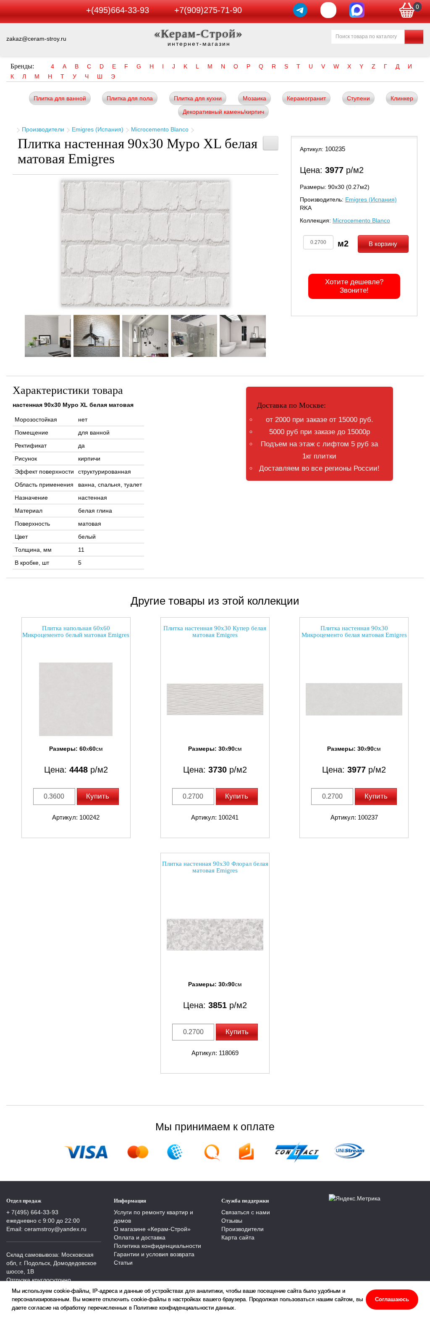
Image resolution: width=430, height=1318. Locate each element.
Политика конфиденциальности (157, 1245)
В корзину (383, 243)
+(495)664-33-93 (117, 10)
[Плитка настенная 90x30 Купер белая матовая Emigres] (215, 699)
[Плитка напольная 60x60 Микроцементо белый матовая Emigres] (76, 699)
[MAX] (356, 10)
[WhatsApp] (328, 10)
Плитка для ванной (60, 98)
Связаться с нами (245, 1212)
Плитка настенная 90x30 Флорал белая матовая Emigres (215, 867)
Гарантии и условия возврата (154, 1254)
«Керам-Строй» (199, 33)
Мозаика (254, 98)
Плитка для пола (130, 98)
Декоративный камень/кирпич (223, 111)
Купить (97, 796)
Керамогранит (306, 98)
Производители (43, 129)
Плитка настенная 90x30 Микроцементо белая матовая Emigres (354, 632)
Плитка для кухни (198, 98)
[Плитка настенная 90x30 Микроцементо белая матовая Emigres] (354, 699)
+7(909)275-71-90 (208, 10)
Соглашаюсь (392, 1299)
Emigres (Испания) (97, 129)
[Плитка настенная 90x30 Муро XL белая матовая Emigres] (145, 244)
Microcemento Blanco (160, 129)
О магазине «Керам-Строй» (152, 1229)
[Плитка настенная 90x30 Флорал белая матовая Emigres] (215, 935)
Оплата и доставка (139, 1237)
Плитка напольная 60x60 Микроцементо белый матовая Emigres (75, 632)
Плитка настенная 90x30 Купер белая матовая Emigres (214, 632)
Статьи (123, 1262)
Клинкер (402, 98)
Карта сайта (237, 1237)
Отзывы (231, 1220)
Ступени (358, 98)
